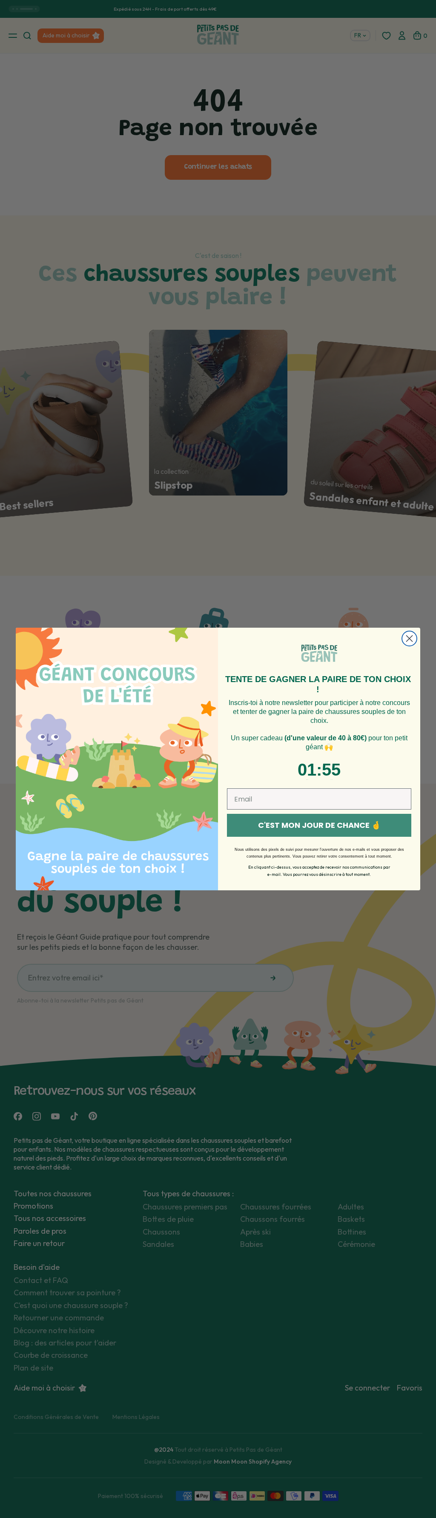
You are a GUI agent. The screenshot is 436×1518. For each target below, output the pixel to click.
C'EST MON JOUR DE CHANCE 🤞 (319, 825)
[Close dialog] (409, 638)
